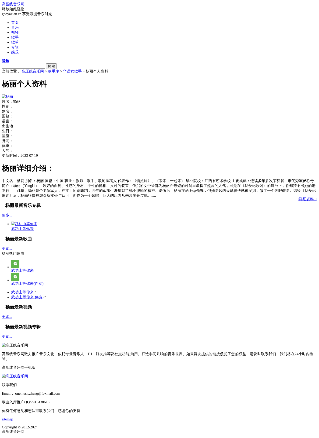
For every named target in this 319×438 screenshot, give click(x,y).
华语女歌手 (72, 71)
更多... (7, 215)
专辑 (15, 47)
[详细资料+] (307, 199)
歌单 (15, 42)
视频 (15, 32)
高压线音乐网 (13, 4)
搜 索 (51, 66)
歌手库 (53, 71)
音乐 (15, 27)
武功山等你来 (22, 270)
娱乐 (15, 52)
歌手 (15, 37)
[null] (15, 267)
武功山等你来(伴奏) (27, 283)
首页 (15, 23)
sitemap (7, 419)
